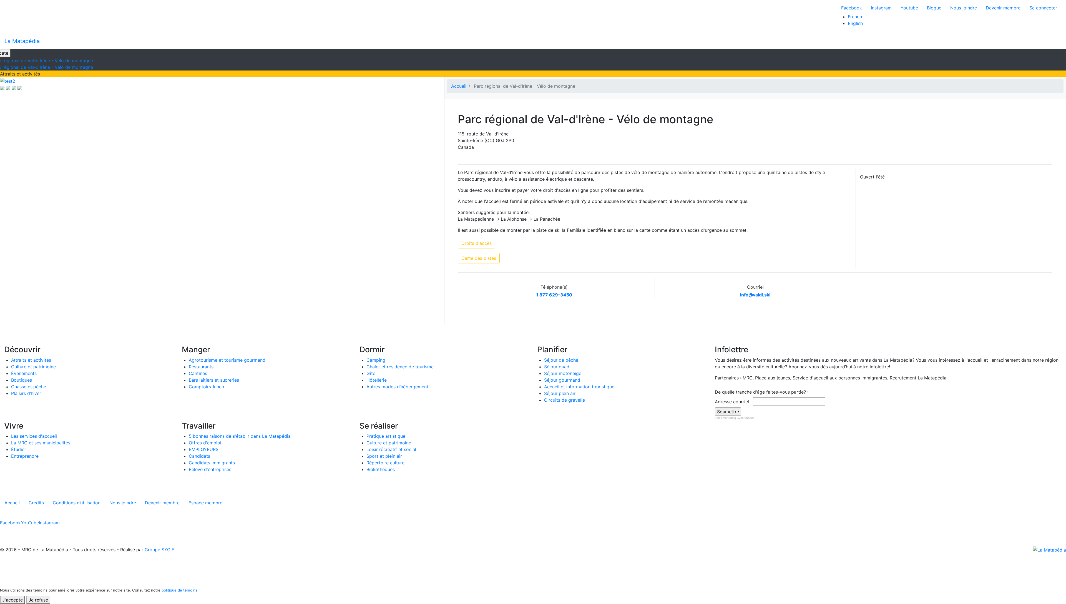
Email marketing (725, 417)
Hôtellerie (376, 380)
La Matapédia (22, 41)
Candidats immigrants (212, 462)
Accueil (458, 86)
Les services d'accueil (34, 436)
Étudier (18, 449)
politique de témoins (179, 590)
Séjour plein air (559, 393)
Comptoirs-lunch (206, 386)
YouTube (30, 522)
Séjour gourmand (562, 380)
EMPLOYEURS (203, 449)
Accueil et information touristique (579, 386)
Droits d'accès (476, 243)
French (855, 16)
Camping (375, 360)
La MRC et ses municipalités (40, 443)
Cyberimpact (745, 417)
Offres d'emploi (205, 443)
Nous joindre (963, 8)
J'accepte (12, 600)
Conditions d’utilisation (76, 502)
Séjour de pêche (561, 360)
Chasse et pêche (28, 386)
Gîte (370, 373)
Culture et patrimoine (33, 366)
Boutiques (21, 380)
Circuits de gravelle (564, 400)
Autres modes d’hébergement (397, 386)
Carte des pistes (478, 258)
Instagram (881, 8)
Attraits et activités (31, 360)
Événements (24, 373)
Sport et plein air (384, 456)
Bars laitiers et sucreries (214, 380)
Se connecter (1043, 8)
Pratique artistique (385, 436)
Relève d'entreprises (210, 469)
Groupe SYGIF (159, 549)
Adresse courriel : (733, 401)
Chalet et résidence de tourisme (400, 366)
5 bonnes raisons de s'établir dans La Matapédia (240, 436)
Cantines (198, 373)
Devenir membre (1003, 8)
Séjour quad (556, 366)
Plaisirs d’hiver (26, 393)
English (855, 23)
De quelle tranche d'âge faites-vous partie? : (761, 392)
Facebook (851, 8)
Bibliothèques (380, 469)
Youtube (909, 8)
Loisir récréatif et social (391, 449)
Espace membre (205, 502)
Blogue (934, 8)
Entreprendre (25, 456)
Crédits (36, 502)
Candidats (199, 456)
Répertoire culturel (386, 462)
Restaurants (201, 366)
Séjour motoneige (562, 373)
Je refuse (38, 600)
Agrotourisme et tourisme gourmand (227, 360)
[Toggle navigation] (1058, 41)
